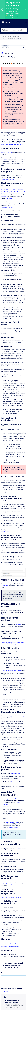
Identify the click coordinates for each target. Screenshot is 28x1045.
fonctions (3, 196)
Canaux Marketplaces (9, 38)
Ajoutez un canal (5, 152)
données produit (16, 773)
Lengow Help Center (7, 36)
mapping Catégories (7, 179)
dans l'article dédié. (6, 532)
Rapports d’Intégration (16, 716)
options (18, 624)
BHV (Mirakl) (20, 38)
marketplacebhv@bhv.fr (8, 943)
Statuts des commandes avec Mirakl (11, 897)
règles (9, 198)
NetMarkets (17, 36)
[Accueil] (6, 22)
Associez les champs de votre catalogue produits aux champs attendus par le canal (13, 190)
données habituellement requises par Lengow (12, 143)
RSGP (3, 547)
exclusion (4, 585)
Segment (5, 160)
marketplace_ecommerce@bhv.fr (10, 946)
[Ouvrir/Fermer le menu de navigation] (25, 22)
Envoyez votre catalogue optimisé (12, 670)
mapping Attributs (14, 827)
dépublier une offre (11, 799)
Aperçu (4, 614)
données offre (15, 782)
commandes (18, 848)
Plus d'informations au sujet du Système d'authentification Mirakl (12, 643)
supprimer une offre (12, 822)
